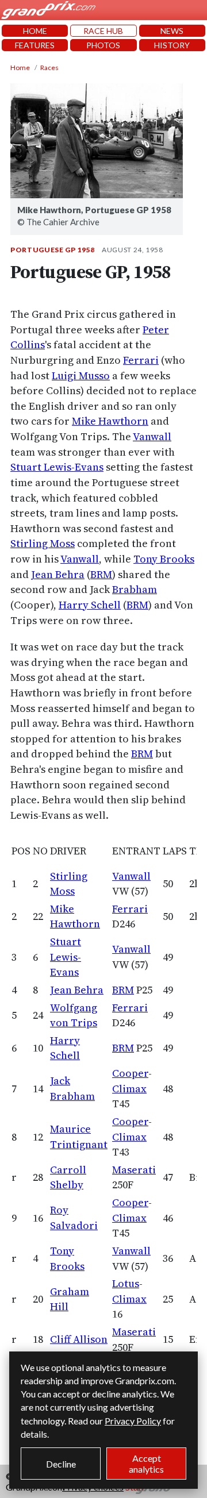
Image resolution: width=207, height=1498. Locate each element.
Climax (129, 1088)
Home (20, 67)
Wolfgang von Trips (73, 1015)
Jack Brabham (72, 1088)
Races (49, 67)
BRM (101, 574)
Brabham (134, 589)
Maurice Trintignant (79, 1137)
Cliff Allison (79, 1339)
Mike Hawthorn (110, 421)
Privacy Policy (133, 1420)
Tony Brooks (163, 559)
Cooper (130, 1073)
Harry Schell (90, 605)
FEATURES (35, 45)
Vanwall (152, 436)
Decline (61, 1463)
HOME (35, 31)
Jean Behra (58, 574)
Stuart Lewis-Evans (56, 467)
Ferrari (141, 360)
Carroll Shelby (68, 1177)
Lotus (125, 1283)
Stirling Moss (42, 543)
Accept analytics (146, 1463)
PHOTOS (103, 45)
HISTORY (172, 45)
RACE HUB (103, 31)
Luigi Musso (81, 375)
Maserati (134, 1169)
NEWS (171, 31)
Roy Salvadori (74, 1218)
